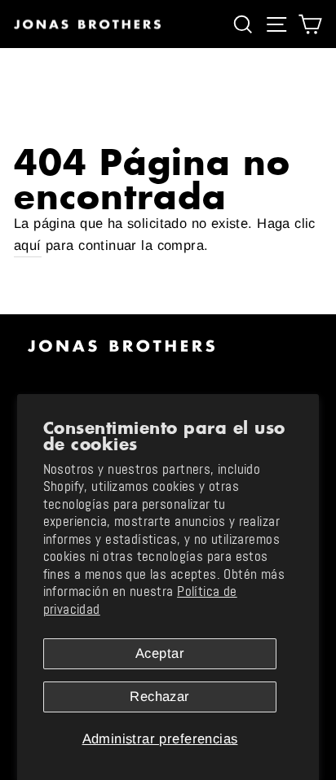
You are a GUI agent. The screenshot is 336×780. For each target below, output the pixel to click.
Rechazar (159, 696)
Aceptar (159, 653)
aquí (28, 245)
